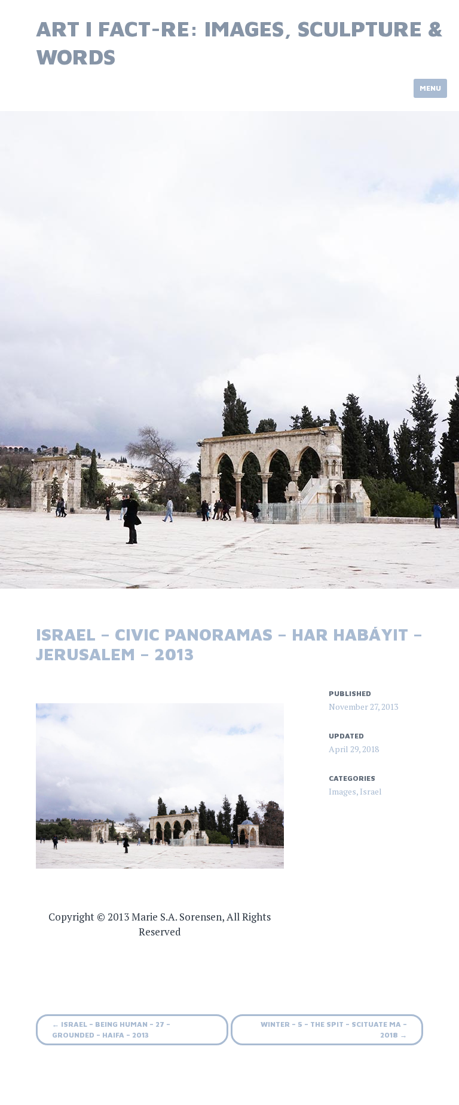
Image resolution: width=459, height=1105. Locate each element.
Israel (371, 791)
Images (342, 791)
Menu (430, 88)
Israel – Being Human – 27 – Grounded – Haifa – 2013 (111, 1029)
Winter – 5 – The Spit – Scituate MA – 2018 (334, 1029)
